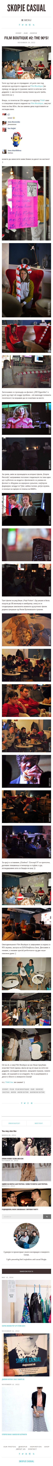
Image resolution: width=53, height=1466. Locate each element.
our (32, 1089)
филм (13, 1092)
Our (26, 33)
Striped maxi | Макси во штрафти (14, 1434)
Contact (32, 1449)
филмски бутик (37, 1092)
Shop (46, 1447)
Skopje (33, 33)
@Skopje (23, 1447)
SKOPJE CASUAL (26, 8)
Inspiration (36, 1447)
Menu (28, 20)
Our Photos (10, 1447)
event (5, 1089)
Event (18, 33)
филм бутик (23, 1092)
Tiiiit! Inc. (9, 1082)
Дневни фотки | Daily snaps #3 (13, 1379)
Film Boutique (36, 86)
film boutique (22, 1089)
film (12, 1089)
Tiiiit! (42, 100)
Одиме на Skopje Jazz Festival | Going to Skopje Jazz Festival (25, 1184)
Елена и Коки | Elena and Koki (12, 1159)
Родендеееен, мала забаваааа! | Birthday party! (20, 1209)
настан (6, 1092)
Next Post (39, 1123)
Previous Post (14, 1123)
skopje (39, 1089)
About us (20, 1449)
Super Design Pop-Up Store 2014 (13, 1326)
